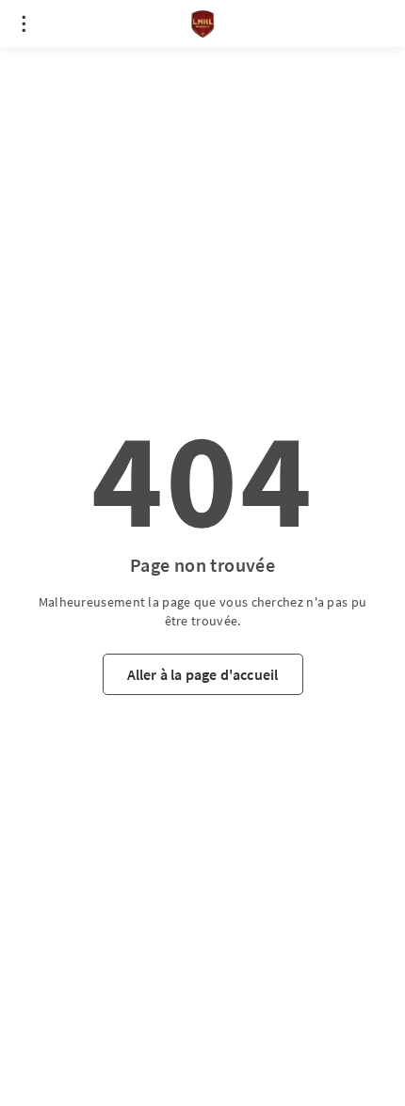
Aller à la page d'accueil (203, 674)
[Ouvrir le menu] (23, 23)
